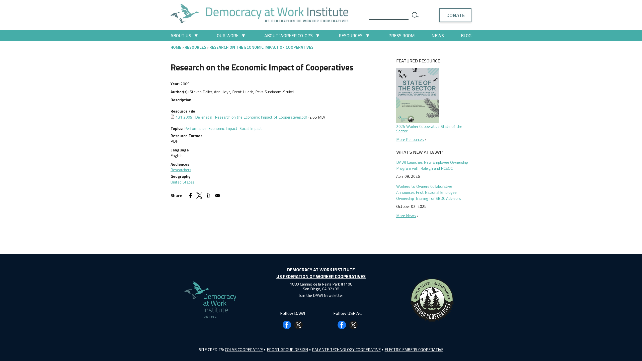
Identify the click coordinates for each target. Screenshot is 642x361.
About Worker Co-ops (288, 35)
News (438, 35)
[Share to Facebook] (190, 196)
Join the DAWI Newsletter (321, 295)
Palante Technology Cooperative (346, 349)
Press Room (401, 35)
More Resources (410, 139)
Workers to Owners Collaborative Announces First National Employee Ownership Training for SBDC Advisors (428, 192)
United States (182, 182)
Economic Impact (222, 128)
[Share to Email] (217, 196)
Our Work (227, 35)
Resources (351, 35)
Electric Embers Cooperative (414, 349)
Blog (466, 35)
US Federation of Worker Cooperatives (321, 276)
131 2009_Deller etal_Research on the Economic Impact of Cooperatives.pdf (241, 117)
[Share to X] (199, 196)
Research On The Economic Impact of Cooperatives (261, 47)
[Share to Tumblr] (208, 196)
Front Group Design (287, 349)
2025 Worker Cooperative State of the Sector (429, 128)
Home (176, 47)
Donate (455, 15)
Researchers (181, 170)
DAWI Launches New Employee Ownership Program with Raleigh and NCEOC (432, 165)
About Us (181, 35)
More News (406, 216)
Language (180, 150)
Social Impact (250, 128)
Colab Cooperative (244, 349)
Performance (195, 128)
